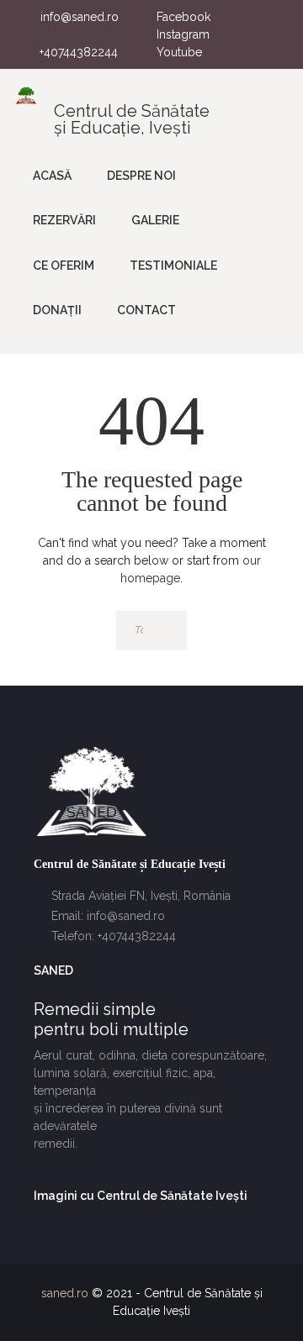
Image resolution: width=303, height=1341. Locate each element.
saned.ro (64, 1293)
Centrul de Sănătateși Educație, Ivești (132, 119)
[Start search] (166, 631)
